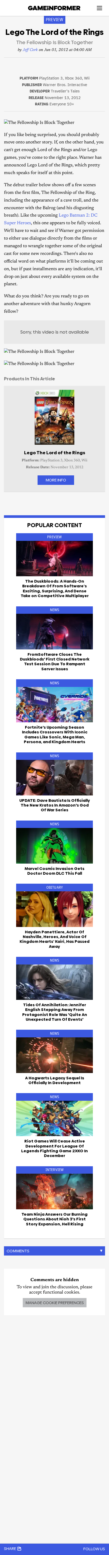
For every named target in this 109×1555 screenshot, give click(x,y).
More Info (56, 480)
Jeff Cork (30, 50)
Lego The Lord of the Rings (54, 452)
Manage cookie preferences (54, 1302)
